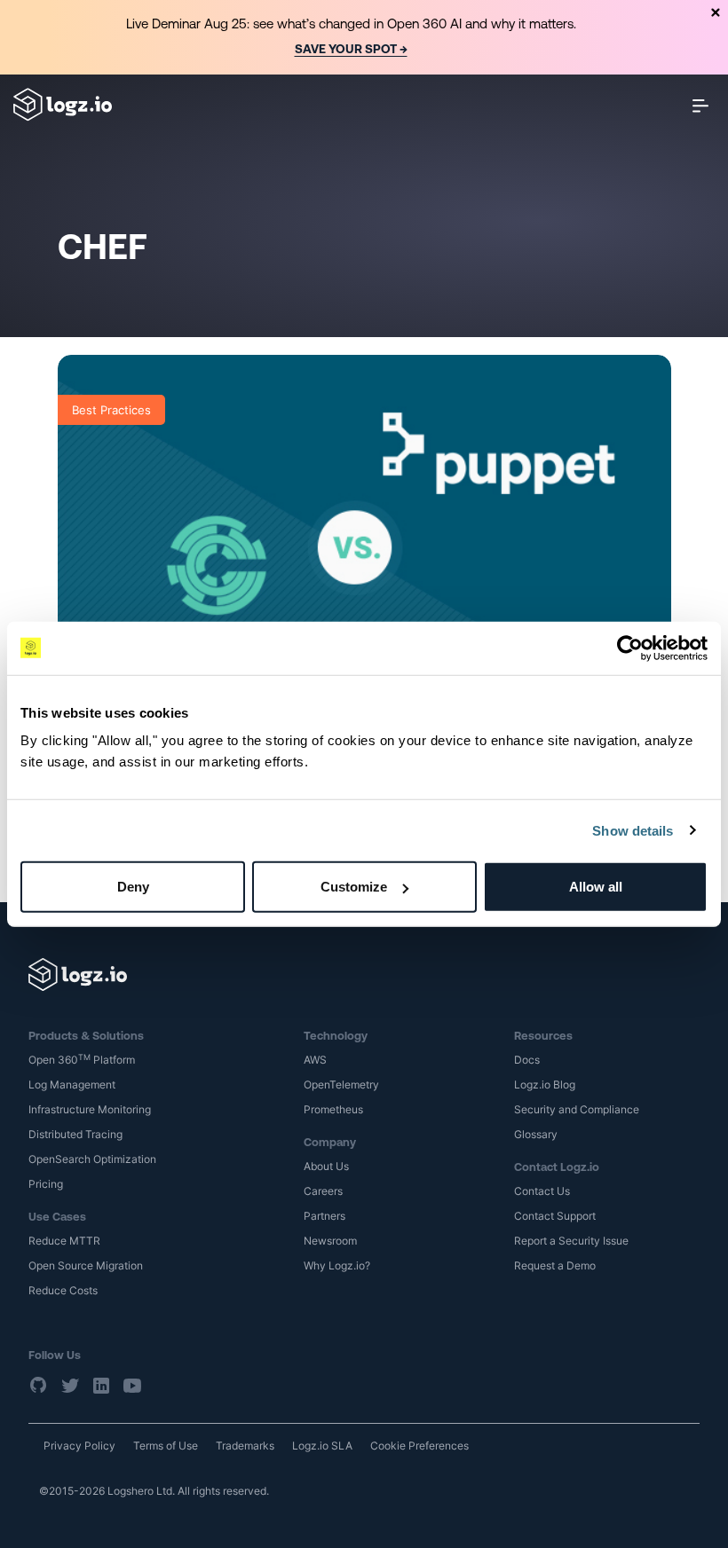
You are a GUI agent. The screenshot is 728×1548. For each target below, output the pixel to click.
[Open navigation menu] (700, 105)
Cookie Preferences (419, 1445)
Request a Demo (555, 1265)
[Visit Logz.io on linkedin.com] (101, 1384)
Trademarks (245, 1445)
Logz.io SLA (322, 1445)
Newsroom (330, 1240)
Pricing (45, 1183)
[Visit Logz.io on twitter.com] (70, 1384)
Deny (133, 886)
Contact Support (555, 1215)
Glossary (536, 1134)
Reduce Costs (63, 1290)
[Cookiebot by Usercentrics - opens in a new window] (630, 647)
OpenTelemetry (341, 1084)
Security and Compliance (576, 1109)
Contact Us (542, 1191)
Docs (527, 1059)
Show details (632, 829)
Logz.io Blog (544, 1084)
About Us (326, 1166)
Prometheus (333, 1109)
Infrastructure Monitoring (89, 1109)
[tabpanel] (364, 37)
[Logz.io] (364, 974)
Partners (324, 1215)
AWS (315, 1059)
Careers (323, 1191)
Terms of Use (165, 1445)
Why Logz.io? (337, 1265)
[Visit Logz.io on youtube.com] (132, 1384)
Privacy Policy (79, 1445)
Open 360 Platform (81, 1059)
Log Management (71, 1084)
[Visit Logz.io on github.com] (39, 1384)
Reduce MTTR (64, 1240)
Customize (353, 886)
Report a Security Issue (571, 1240)
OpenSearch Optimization (92, 1159)
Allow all (595, 886)
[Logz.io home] (62, 105)
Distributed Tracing (75, 1134)
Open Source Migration (85, 1265)
